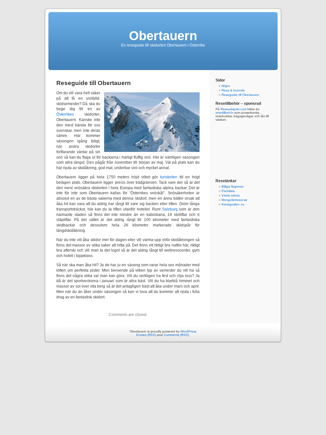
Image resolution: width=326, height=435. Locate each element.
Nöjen (226, 86)
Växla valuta (231, 195)
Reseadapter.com (233, 109)
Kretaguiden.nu (233, 204)
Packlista (228, 191)
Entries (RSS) (146, 335)
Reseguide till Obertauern (240, 94)
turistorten (168, 177)
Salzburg (170, 209)
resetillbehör (224, 112)
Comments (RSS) (176, 335)
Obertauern (163, 36)
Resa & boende (233, 90)
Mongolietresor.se (234, 200)
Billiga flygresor (233, 186)
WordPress (188, 331)
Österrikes (65, 114)
